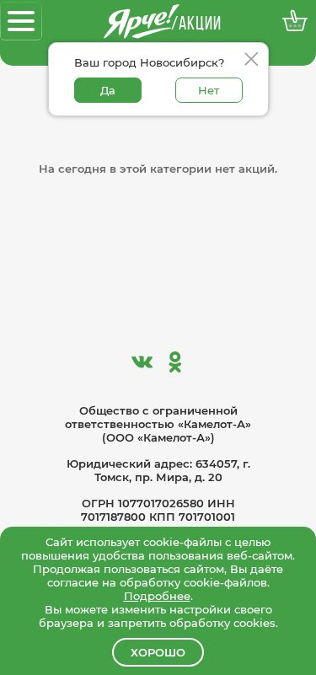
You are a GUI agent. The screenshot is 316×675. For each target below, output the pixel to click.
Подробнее (157, 596)
